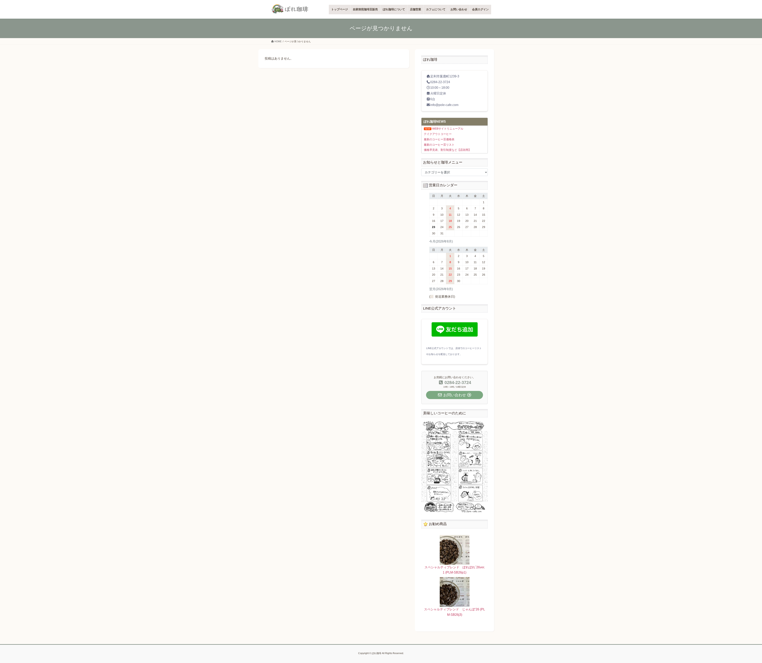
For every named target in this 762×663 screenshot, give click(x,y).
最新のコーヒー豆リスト (439, 144)
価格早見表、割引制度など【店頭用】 (447, 149)
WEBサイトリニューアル (447, 128)
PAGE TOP (742, 640)
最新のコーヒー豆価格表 (439, 139)
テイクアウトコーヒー (438, 134)
